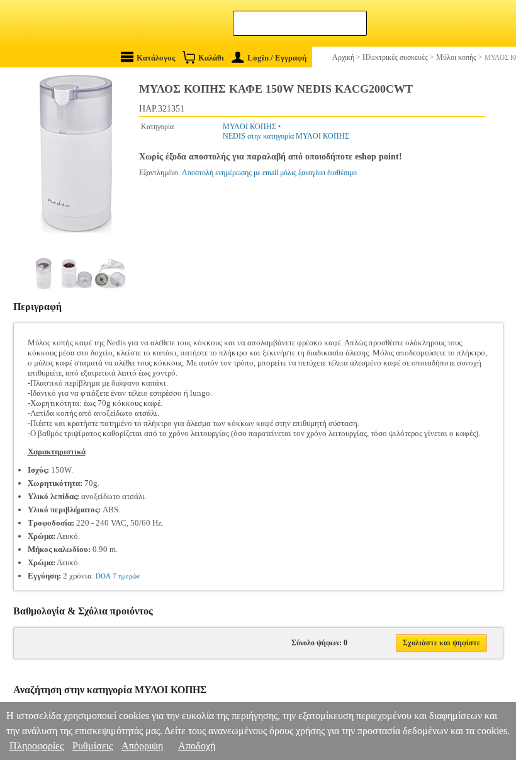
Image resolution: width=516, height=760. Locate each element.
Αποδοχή (196, 745)
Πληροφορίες (36, 745)
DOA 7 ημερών (118, 576)
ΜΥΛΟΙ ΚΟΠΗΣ (249, 126)
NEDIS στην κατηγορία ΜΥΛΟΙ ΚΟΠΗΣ (286, 136)
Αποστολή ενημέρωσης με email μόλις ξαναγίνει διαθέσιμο (269, 172)
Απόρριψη (142, 745)
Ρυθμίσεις (92, 745)
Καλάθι (211, 57)
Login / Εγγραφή (276, 57)
